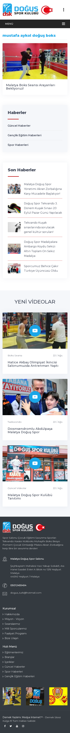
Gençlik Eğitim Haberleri (24, 135)
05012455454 (18, 585)
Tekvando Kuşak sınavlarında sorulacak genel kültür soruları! (39, 227)
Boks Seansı (15, 355)
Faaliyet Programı (16, 633)
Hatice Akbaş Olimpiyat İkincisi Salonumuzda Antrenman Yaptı (33, 364)
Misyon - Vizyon (14, 619)
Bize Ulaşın (11, 638)
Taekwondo (15, 421)
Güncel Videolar (17, 488)
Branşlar (9, 657)
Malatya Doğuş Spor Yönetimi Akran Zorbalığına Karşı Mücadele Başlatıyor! (43, 189)
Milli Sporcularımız (16, 628)
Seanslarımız (12, 623)
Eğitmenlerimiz (14, 652)
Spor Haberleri (18, 145)
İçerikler (9, 662)
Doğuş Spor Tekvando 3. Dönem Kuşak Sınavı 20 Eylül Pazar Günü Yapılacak (43, 208)
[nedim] (12, 696)
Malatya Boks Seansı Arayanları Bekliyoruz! (30, 86)
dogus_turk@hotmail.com (25, 592)
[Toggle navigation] (63, 9)
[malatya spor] (58, 696)
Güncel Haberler (19, 125)
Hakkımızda (12, 614)
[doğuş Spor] (35, 696)
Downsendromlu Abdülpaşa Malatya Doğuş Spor (30, 430)
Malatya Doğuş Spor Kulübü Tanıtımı (30, 496)
